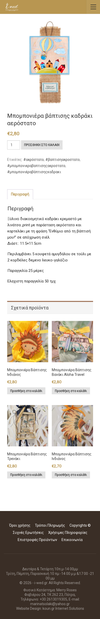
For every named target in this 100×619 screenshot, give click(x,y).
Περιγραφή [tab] (20, 194)
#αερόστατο (33, 160)
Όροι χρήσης (20, 525)
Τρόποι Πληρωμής (50, 525)
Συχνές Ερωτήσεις (28, 532)
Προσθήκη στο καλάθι (41, 145)
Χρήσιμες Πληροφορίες (67, 532)
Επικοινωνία (72, 540)
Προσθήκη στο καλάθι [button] (26, 391)
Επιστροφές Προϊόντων (37, 540)
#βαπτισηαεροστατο (62, 160)
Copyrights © (80, 525)
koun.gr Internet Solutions (63, 608)
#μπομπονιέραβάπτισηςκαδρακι (34, 172)
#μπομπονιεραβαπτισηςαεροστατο (36, 166)
